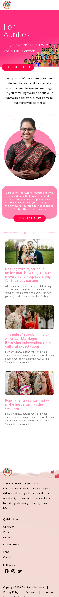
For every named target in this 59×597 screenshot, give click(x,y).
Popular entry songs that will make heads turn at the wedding (28, 404)
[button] (18, 67)
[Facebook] (6, 571)
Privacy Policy (11, 592)
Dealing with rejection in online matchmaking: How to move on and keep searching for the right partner (28, 275)
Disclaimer (32, 592)
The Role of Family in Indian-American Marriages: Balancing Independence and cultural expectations (28, 340)
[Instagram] (13, 571)
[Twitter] (20, 571)
